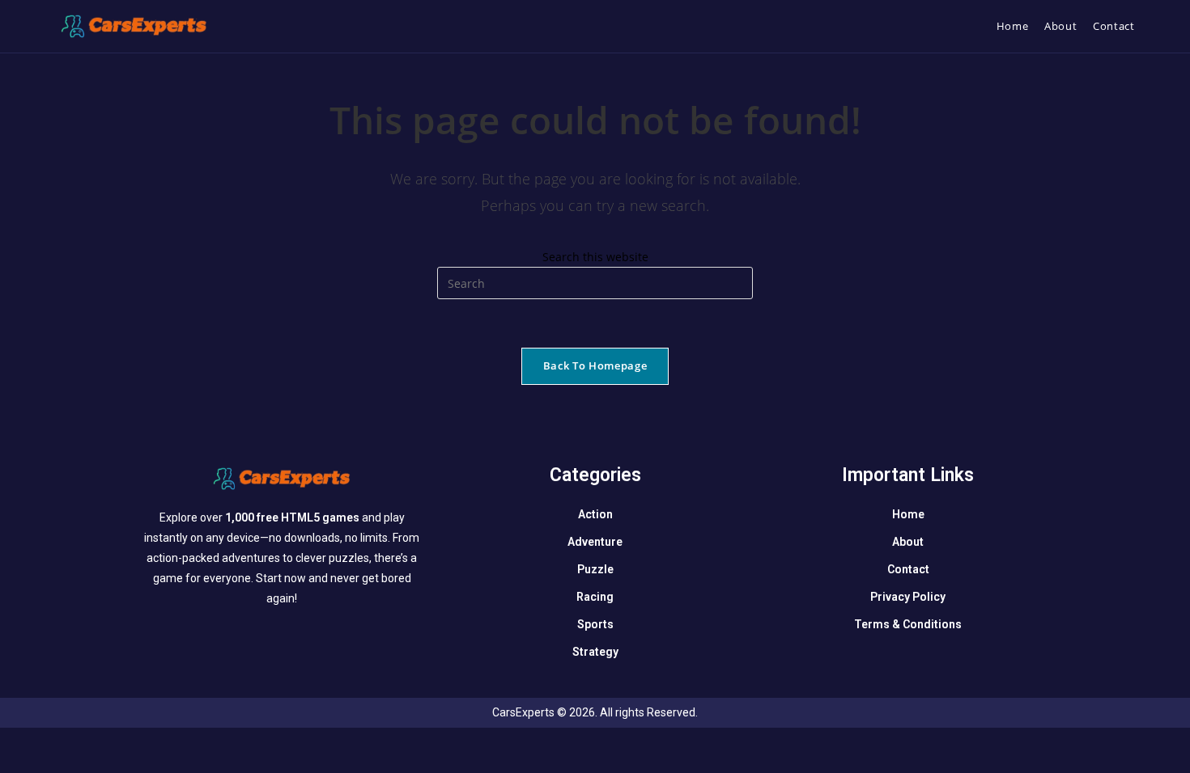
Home (908, 514)
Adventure (595, 541)
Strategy (595, 651)
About (908, 541)
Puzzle (595, 569)
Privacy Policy (908, 596)
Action (595, 514)
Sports (595, 624)
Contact (908, 569)
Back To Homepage (595, 365)
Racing (595, 596)
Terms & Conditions (908, 624)
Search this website (595, 256)
